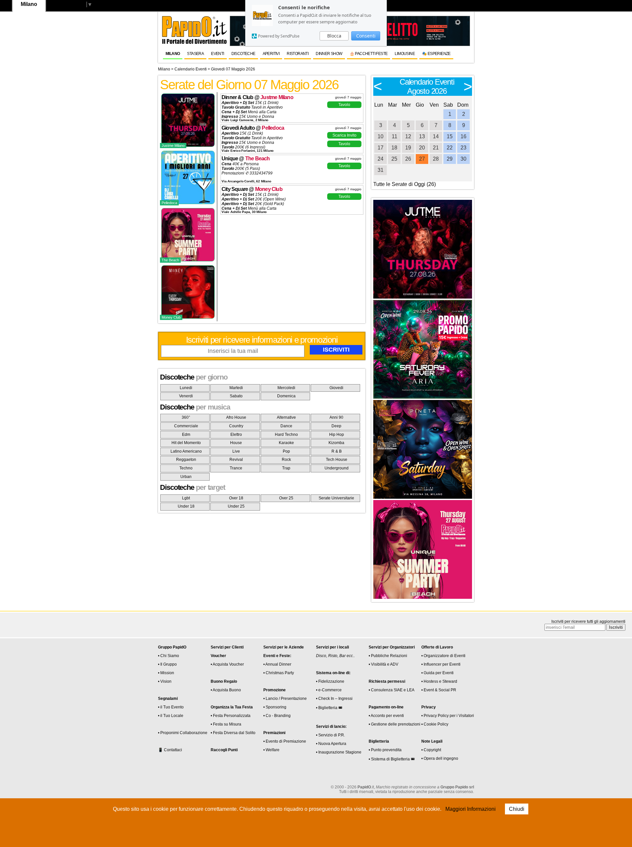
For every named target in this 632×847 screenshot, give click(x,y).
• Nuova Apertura (331, 743)
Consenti (366, 36)
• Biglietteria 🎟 (329, 707)
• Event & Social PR (438, 690)
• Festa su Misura (226, 724)
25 (394, 159)
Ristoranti (297, 53)
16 (463, 136)
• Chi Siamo (168, 655)
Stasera (195, 53)
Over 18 (236, 498)
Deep (336, 426)
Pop (286, 451)
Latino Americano (186, 451)
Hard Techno (286, 434)
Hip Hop (336, 434)
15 (450, 136)
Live (236, 451)
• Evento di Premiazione (284, 741)
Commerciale (186, 426)
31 (380, 170)
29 (450, 159)
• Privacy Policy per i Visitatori (447, 715)
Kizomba (336, 442)
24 (380, 159)
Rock (286, 459)
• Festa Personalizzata (230, 715)
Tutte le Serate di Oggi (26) (404, 184)
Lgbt (186, 498)
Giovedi (336, 387)
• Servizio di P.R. (330, 735)
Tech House (336, 459)
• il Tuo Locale (170, 715)
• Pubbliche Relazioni (388, 655)
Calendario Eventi (190, 69)
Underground (337, 468)
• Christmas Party (278, 673)
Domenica (286, 396)
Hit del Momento (186, 442)
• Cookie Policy (434, 724)
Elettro (236, 434)
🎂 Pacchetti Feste (369, 53)
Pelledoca (273, 128)
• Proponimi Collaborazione (182, 732)
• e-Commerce (329, 690)
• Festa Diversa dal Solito (233, 732)
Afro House (236, 417)
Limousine (405, 53)
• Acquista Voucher (227, 664)
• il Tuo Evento (171, 707)
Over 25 (286, 498)
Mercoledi (286, 387)
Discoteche (243, 53)
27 (422, 159)
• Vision (164, 681)
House (236, 442)
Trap (286, 468)
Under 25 (236, 506)
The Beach (257, 158)
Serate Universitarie (336, 498)
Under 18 (186, 506)
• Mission (166, 673)
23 (463, 147)
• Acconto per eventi (386, 715)
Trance (236, 468)
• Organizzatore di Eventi (443, 655)
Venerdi (186, 396)
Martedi (236, 387)
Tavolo (344, 104)
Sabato (236, 396)
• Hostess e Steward (439, 681)
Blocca (334, 36)
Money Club (268, 189)
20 (422, 147)
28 (436, 159)
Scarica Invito (344, 135)
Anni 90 (336, 417)
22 (450, 147)
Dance (286, 426)
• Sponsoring (274, 707)
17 (380, 147)
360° (186, 417)
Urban (186, 476)
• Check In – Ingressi (334, 698)
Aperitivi (271, 53)
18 (394, 147)
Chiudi (516, 809)
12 (408, 136)
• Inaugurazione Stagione (338, 752)
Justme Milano (276, 97)
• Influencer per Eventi (441, 664)
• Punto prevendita (385, 750)
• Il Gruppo (167, 664)
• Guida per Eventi (437, 673)
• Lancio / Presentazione (285, 698)
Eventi (217, 53)
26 (408, 159)
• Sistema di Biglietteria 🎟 (392, 759)
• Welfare (271, 750)
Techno (186, 468)
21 (436, 147)
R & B (336, 451)
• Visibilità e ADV (383, 664)
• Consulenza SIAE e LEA (391, 690)
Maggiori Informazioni (470, 809)
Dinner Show (329, 53)
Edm (186, 434)
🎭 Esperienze (436, 53)
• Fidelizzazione (330, 681)
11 (394, 136)
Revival (236, 459)
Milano (173, 53)
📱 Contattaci (170, 750)
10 (380, 136)
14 (436, 136)
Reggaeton (186, 459)
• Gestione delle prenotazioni (394, 724)
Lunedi (186, 387)
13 (422, 136)
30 (463, 159)
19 (408, 147)
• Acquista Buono (226, 690)
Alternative (286, 417)
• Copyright (431, 750)
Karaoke (286, 442)
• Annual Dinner (277, 664)
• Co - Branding (277, 715)
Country (236, 426)
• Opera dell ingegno (439, 758)
